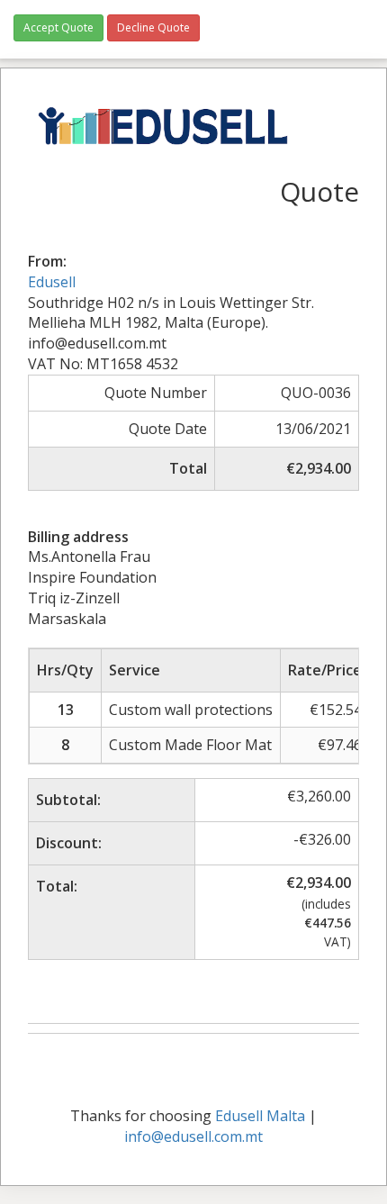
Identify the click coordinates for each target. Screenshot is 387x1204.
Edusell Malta (260, 1116)
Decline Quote (153, 27)
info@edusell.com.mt (193, 1136)
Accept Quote (58, 27)
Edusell (52, 282)
